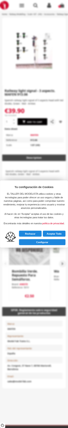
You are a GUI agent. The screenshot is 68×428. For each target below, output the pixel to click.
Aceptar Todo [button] (54, 233)
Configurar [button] (42, 242)
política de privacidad (53, 223)
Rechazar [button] (30, 233)
